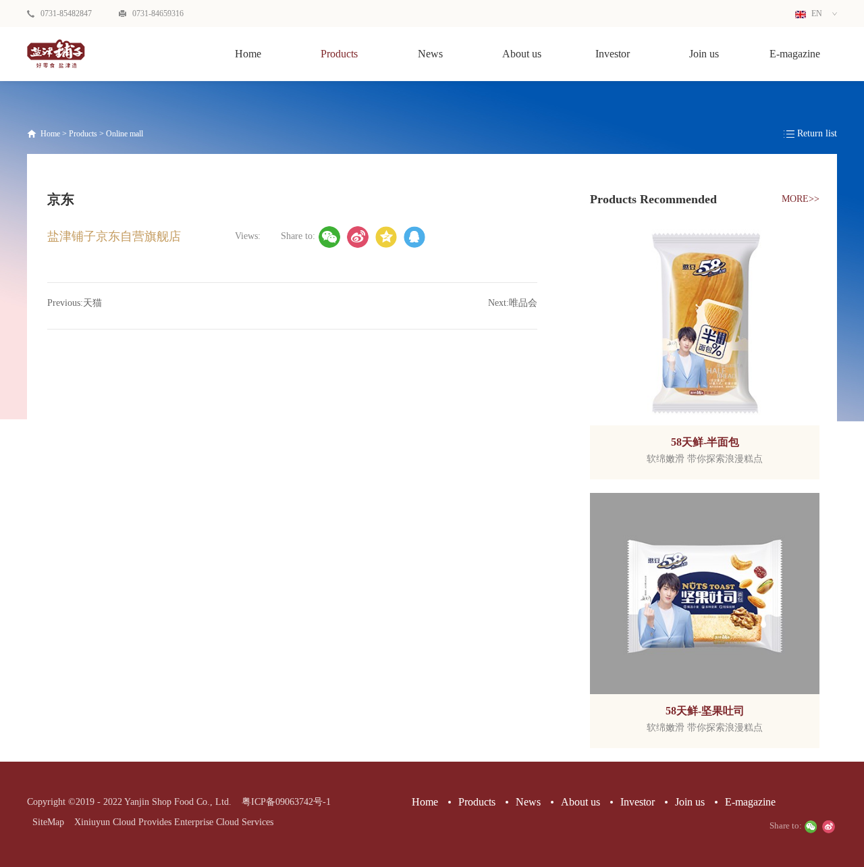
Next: (512, 303)
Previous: (74, 303)
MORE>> (800, 199)
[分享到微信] (329, 237)
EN (815, 13)
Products (83, 133)
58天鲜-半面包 (705, 442)
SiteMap (45, 822)
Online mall (124, 133)
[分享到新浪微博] (358, 237)
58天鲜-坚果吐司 (705, 710)
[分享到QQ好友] (414, 237)
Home (248, 53)
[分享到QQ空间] (386, 237)
